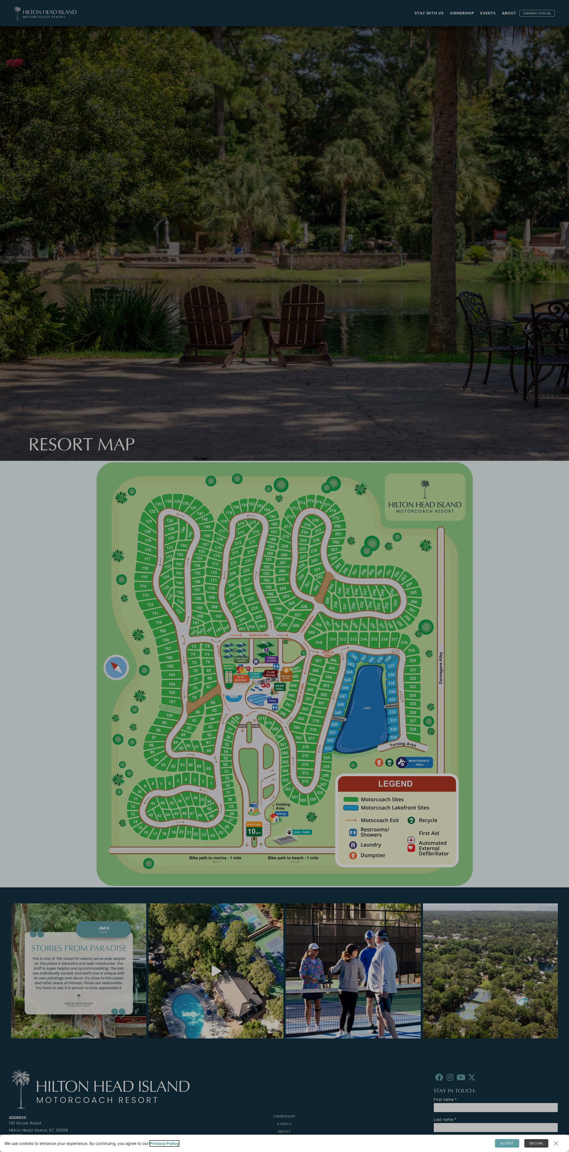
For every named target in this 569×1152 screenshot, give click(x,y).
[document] (284, 576)
